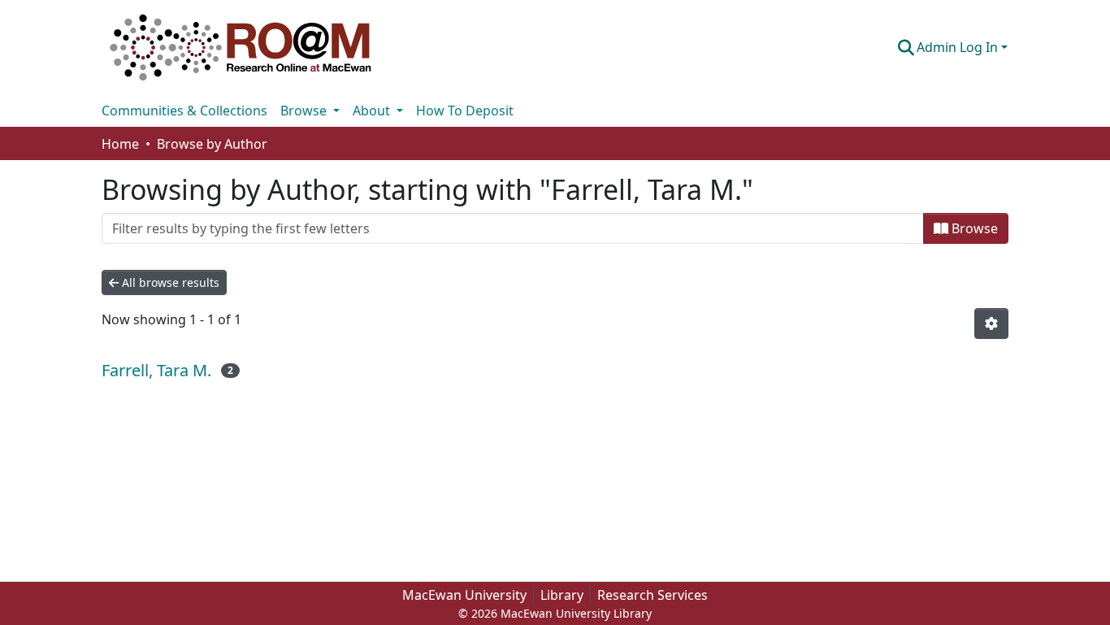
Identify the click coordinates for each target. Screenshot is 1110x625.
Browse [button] (305, 110)
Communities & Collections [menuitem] (184, 110)
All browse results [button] (169, 282)
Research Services (652, 595)
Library (561, 595)
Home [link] (120, 144)
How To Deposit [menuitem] (465, 110)
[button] (240, 47)
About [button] (373, 110)
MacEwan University (464, 595)
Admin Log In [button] (959, 47)
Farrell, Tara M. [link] (156, 370)
